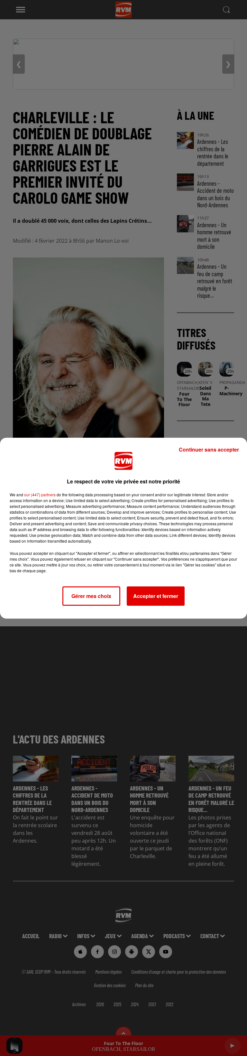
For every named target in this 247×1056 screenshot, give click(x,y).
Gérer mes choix (91, 596)
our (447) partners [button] (40, 494)
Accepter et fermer (155, 596)
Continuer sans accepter (209, 449)
